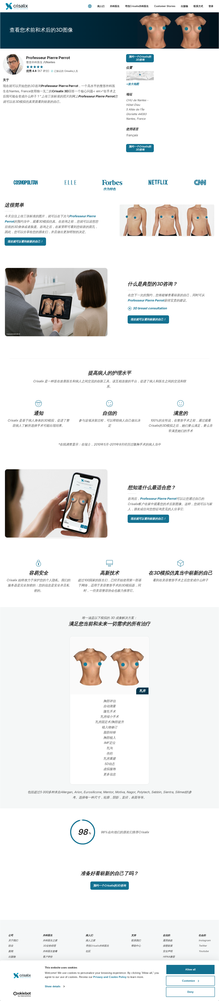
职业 (10, 945)
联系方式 (198, 6)
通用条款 (167, 940)
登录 (211, 6)
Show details (52, 986)
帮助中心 (136, 945)
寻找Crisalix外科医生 (137, 6)
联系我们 (136, 940)
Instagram (205, 940)
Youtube (204, 951)
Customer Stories (164, 6)
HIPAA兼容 (169, 956)
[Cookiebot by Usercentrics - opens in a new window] (22, 994)
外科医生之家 (50, 940)
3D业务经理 (49, 945)
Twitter (203, 945)
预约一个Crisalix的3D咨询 (140, 58)
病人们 (101, 6)
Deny (190, 991)
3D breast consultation (150, 308)
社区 (88, 951)
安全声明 (167, 951)
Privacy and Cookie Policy (110, 976)
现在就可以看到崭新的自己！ (25, 241)
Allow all (190, 969)
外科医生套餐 (50, 951)
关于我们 (13, 940)
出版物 (184, 6)
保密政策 (167, 945)
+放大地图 (132, 84)
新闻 (10, 951)
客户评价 (48, 956)
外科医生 (115, 6)
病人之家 (90, 940)
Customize (188, 980)
